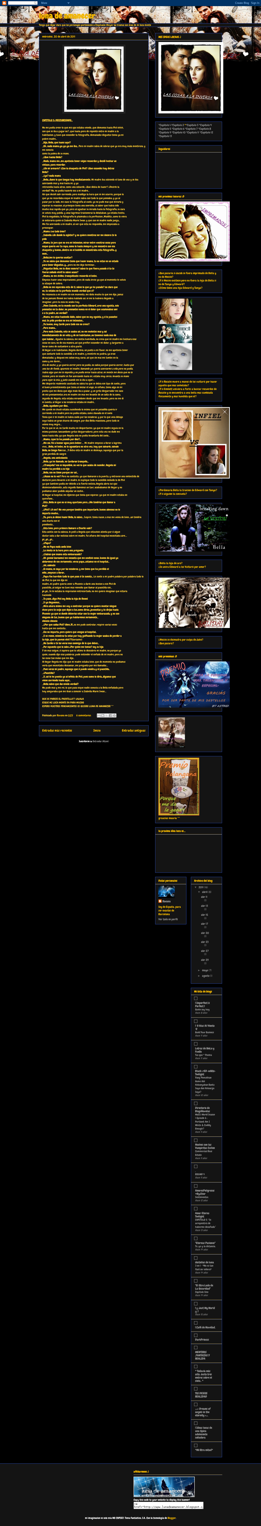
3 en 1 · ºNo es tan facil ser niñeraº (204, 1267)
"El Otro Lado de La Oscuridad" (204, 1286)
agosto (206, 976)
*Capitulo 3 (192, 125)
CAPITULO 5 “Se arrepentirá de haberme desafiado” (205, 1223)
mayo (205, 970)
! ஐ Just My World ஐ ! (205, 1309)
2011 (201, 887)
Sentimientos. (202, 1197)
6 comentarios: (84, 715)
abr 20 (205, 933)
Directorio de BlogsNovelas (202, 1109)
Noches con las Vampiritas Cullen (205, 1146)
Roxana (167, 901)
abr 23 (205, 942)
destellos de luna (204, 1262)
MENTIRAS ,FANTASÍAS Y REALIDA (202, 1355)
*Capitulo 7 (191, 129)
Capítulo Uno (201, 1292)
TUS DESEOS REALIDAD (201, 1394)
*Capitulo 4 (205, 125)
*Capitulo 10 (179, 132)
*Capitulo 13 (165, 136)
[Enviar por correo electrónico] (99, 715)
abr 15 (204, 915)
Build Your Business (204, 1032)
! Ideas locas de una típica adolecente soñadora (203, 1432)
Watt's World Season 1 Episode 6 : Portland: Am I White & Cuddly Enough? (205, 1121)
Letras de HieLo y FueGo (204, 1049)
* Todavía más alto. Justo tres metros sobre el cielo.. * (203, 1376)
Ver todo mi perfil (168, 919)
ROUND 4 (200, 1174)
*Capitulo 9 (164, 132)
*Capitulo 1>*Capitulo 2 (171, 125)
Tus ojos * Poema (203, 1055)
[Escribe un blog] (103, 715)
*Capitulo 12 (206, 132)
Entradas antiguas (133, 731)
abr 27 (205, 951)
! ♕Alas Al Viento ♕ (205, 1027)
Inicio (97, 731)
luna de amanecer (67, 16)
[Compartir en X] (107, 715)
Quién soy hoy (202, 1009)
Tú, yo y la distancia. (205, 1246)
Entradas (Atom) (101, 741)
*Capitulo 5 (164, 129)
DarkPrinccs (202, 1339)
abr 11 (204, 897)
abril (205, 892)
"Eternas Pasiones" (205, 1243)
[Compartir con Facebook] (110, 715)
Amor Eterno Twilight (202, 1214)
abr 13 (204, 906)
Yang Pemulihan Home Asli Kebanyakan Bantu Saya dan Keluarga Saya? (205, 1084)
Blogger (172, 1518)
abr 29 (205, 960)
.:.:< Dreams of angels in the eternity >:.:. (202, 1412)
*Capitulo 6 (178, 129)
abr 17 (204, 924)
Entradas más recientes (57, 731)
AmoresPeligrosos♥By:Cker (205, 1192)
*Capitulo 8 (204, 129)
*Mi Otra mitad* (204, 1450)
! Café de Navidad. (205, 1327)
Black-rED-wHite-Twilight (205, 1072)
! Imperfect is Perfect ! (202, 1004)
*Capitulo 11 (192, 132)
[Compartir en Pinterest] (114, 715)
